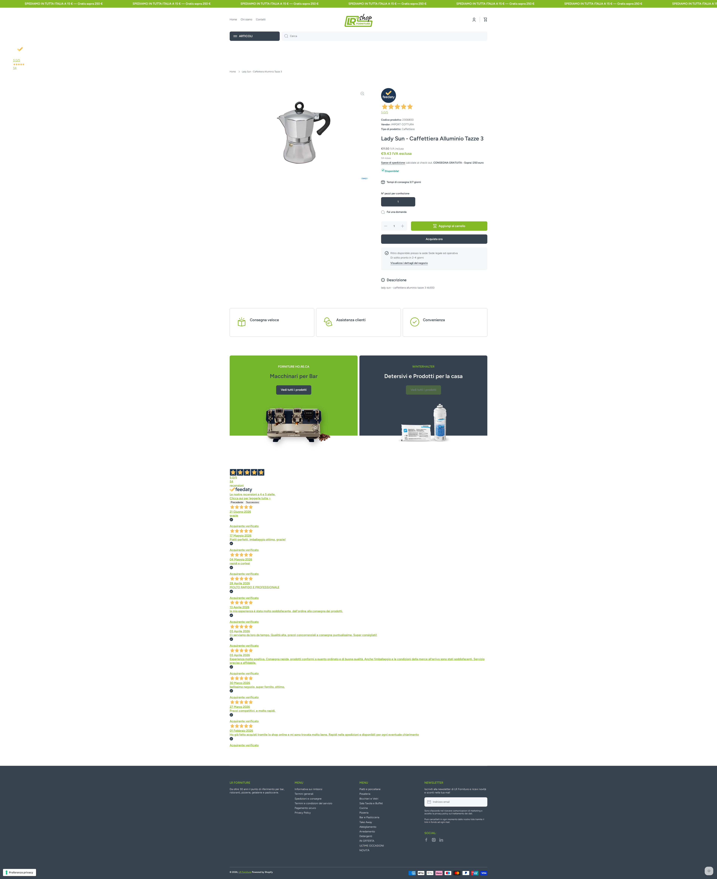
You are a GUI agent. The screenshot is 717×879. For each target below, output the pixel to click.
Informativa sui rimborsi (308, 789)
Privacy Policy (303, 812)
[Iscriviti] (482, 802)
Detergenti (365, 836)
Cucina (363, 808)
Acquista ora (434, 239)
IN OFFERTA (366, 840)
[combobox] (384, 36)
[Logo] (358, 19)
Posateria (364, 793)
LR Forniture (245, 872)
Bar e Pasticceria (369, 817)
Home (233, 71)
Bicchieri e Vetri (368, 798)
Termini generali (304, 793)
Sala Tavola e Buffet (371, 803)
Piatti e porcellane (370, 789)
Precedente (237, 502)
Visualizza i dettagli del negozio (409, 263)
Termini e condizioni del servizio (313, 803)
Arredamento (367, 831)
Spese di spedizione (393, 162)
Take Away (365, 822)
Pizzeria (363, 812)
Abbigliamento (367, 826)
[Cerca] (285, 36)
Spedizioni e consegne (308, 798)
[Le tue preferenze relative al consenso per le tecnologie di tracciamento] (19, 872)
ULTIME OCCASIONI (371, 845)
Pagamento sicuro (305, 808)
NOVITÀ (364, 850)
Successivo (252, 502)
